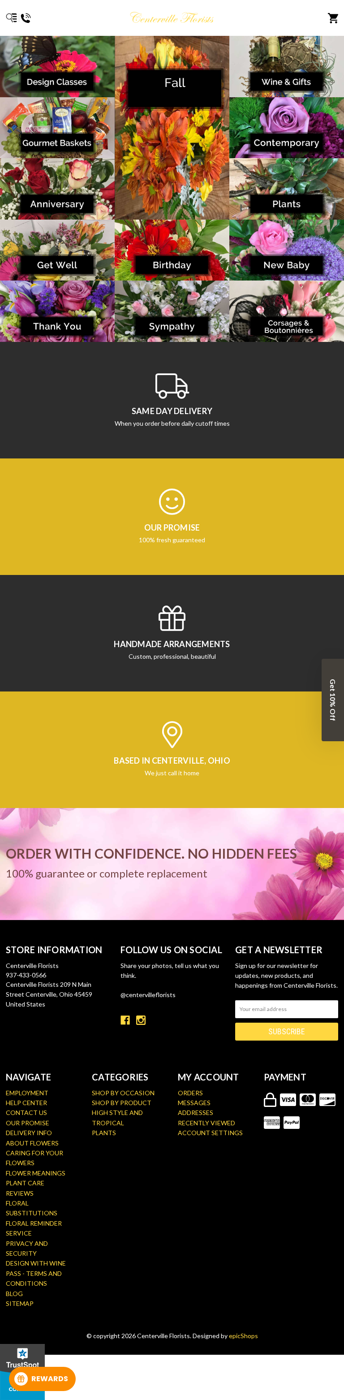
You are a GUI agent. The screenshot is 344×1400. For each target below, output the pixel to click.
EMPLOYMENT (27, 1093)
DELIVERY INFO (29, 1132)
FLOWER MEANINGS (35, 1173)
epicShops (243, 1336)
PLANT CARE (25, 1183)
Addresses (195, 1112)
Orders (190, 1093)
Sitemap (20, 1303)
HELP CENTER (26, 1102)
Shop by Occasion (123, 1093)
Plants (104, 1132)
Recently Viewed (206, 1123)
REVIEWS (20, 1193)
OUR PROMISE (27, 1123)
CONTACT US (26, 1112)
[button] (333, 700)
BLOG (14, 1293)
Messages (194, 1102)
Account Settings (210, 1132)
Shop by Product (121, 1102)
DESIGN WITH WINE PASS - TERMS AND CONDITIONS (36, 1273)
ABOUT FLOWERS (32, 1143)
